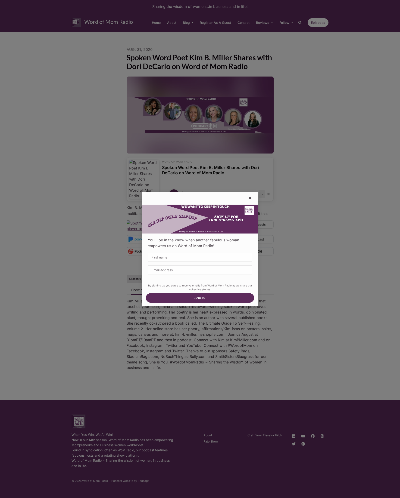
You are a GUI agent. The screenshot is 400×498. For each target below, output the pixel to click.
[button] (250, 198)
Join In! (200, 298)
